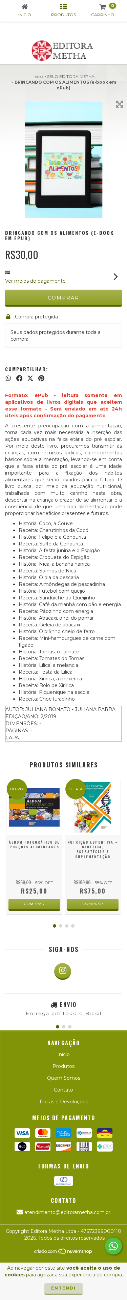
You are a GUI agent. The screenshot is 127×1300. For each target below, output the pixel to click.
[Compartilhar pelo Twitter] (30, 378)
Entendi (63, 1288)
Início (38, 76)
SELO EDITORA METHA (70, 76)
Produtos (63, 1066)
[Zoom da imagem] (119, 104)
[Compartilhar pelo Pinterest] (41, 378)
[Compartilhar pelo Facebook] (19, 378)
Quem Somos (63, 1078)
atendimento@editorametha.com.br (67, 1212)
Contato (63, 1090)
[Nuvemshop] (63, 1252)
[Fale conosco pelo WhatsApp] (113, 1246)
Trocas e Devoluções (63, 1102)
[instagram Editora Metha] (62, 971)
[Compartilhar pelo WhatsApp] (8, 378)
